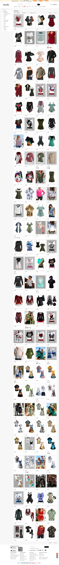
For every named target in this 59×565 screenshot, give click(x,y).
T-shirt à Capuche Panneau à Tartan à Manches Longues (51, 80)
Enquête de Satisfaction (33, 556)
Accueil (3, 9)
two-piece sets (6, 12)
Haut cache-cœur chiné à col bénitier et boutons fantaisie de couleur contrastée (18, 522)
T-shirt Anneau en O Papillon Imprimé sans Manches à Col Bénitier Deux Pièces (40, 289)
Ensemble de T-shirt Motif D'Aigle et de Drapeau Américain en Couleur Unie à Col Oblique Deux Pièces (51, 97)
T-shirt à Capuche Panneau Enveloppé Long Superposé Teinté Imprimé (18, 80)
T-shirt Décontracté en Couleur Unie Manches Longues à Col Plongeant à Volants (51, 165)
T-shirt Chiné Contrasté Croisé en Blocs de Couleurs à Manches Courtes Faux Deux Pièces (40, 165)
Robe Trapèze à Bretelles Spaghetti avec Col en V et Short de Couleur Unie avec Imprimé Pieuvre (40, 398)
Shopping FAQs (22, 553)
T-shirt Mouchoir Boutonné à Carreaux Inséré (40, 114)
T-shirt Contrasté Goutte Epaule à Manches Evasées (29, 80)
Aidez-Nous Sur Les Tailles (33, 558)
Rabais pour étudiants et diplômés (43, 557)
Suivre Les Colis (22, 557)
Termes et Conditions (13, 558)
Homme (5, 27)
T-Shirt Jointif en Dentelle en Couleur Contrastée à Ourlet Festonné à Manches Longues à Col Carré (18, 253)
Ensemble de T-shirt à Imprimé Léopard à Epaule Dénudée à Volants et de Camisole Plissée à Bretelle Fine (40, 270)
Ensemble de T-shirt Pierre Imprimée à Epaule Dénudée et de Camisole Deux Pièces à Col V (40, 97)
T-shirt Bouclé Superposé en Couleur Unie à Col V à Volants (40, 131)
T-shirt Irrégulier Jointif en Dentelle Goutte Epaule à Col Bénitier (51, 148)
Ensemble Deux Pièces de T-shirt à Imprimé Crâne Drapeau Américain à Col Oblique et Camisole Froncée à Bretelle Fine (51, 270)
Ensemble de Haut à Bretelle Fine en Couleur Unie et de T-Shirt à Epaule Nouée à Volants (40, 253)
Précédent (50, 12)
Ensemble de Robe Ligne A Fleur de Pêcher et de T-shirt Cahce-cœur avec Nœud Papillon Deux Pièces (18, 270)
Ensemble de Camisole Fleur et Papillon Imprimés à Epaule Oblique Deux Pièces (18, 505)
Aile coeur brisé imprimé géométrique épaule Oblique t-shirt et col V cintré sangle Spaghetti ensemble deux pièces (18, 114)
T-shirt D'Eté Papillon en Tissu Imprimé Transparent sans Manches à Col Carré (40, 148)
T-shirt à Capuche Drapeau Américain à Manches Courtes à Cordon (51, 289)
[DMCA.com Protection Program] (40, 563)
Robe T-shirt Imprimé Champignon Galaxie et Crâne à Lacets (29, 97)
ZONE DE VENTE (6, 21)
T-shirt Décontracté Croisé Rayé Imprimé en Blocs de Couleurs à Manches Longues (51, 131)
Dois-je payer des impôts (33, 553)
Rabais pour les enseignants (43, 558)
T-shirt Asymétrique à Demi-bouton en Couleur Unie (18, 97)
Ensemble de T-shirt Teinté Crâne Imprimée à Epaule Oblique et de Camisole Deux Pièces (29, 131)
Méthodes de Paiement (23, 556)
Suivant (56, 12)
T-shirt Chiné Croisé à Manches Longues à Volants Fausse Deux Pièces (29, 165)
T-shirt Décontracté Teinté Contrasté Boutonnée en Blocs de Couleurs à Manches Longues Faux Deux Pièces (18, 289)
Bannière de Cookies (13, 557)
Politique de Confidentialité (13, 556)
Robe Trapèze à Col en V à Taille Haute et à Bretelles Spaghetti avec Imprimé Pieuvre (51, 469)
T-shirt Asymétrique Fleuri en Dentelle (29, 114)
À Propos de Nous (12, 553)
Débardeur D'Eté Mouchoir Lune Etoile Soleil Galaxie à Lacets (29, 505)
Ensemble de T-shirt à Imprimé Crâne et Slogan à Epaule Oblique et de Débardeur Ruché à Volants (51, 253)
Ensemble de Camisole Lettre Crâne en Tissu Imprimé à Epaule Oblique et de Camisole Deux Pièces (40, 505)
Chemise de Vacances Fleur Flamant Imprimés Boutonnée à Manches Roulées (51, 522)
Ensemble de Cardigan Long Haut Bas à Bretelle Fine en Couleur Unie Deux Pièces (51, 505)
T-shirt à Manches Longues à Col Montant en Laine (40, 80)
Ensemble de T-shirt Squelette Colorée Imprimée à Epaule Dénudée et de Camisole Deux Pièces (18, 131)
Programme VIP (41, 553)
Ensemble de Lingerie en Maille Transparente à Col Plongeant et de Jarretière (40, 522)
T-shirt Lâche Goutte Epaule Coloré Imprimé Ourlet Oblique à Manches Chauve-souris (29, 148)
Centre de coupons (32, 557)
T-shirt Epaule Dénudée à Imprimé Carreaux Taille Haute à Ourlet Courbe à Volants (29, 289)
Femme (5, 16)
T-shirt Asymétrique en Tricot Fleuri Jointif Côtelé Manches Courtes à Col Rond (18, 148)
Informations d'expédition (23, 558)
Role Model (40, 556)
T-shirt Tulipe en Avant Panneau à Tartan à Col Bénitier (18, 165)
